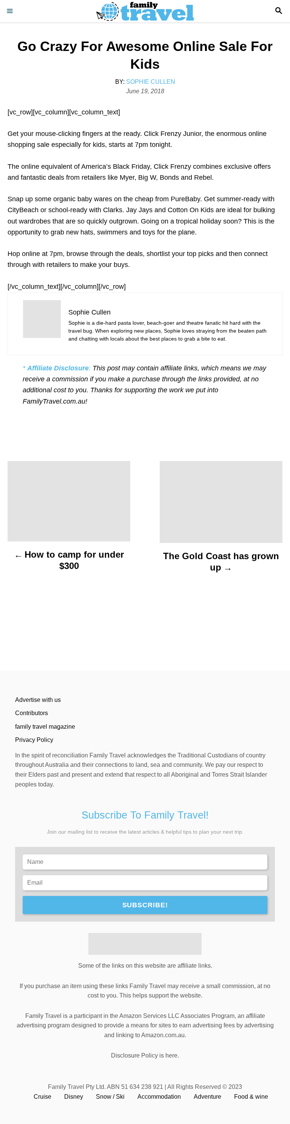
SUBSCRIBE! (145, 905)
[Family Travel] (145, 11)
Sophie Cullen (150, 82)
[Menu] (11, 11)
